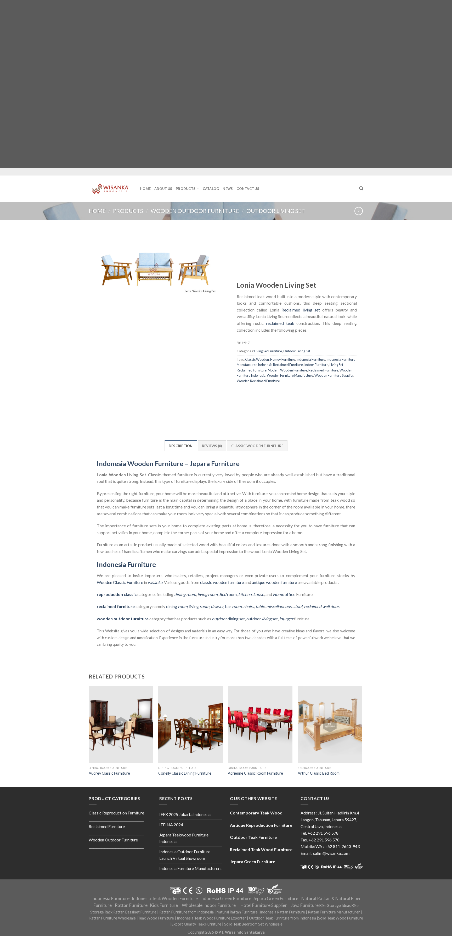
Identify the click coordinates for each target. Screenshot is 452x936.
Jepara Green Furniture (275, 898)
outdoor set (262, 618)
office (284, 594)
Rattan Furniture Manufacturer (334, 912)
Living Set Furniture (268, 351)
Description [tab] (181, 446)
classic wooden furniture (222, 582)
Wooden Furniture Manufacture (290, 375)
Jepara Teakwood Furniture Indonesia (183, 838)
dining (177, 606)
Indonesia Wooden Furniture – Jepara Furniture (168, 463)
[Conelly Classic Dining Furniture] (190, 725)
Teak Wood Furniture (156, 918)
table (260, 606)
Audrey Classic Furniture (109, 773)
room (228, 594)
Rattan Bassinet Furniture (134, 912)
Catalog (211, 189)
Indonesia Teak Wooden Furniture (165, 898)
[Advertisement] (157, 83)
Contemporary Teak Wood (256, 812)
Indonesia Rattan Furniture (282, 912)
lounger (286, 618)
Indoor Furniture (316, 365)
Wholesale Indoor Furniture (209, 905)
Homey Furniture (282, 359)
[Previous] (89, 736)
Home (145, 189)
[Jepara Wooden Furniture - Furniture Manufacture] (110, 189)
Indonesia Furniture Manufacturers (190, 868)
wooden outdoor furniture (123, 618)
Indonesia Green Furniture (225, 898)
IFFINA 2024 (171, 824)
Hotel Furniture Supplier (263, 905)
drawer (217, 606)
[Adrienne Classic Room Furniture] (260, 725)
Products (185, 189)
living (199, 606)
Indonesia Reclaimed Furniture (280, 365)
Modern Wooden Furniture (287, 370)
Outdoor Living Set (275, 210)
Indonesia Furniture (310, 359)
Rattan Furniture (131, 905)
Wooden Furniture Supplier (333, 375)
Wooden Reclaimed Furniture (258, 381)
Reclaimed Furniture (323, 370)
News (228, 189)
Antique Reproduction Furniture (261, 825)
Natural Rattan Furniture (237, 912)
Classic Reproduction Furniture (116, 812)
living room (207, 594)
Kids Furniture (164, 905)
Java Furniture (305, 905)
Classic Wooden (257, 359)
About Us (163, 189)
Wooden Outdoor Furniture (195, 210)
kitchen (245, 594)
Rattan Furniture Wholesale (112, 918)
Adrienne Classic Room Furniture (255, 773)
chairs (248, 606)
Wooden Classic (111, 582)
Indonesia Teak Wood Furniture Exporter (211, 918)
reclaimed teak (280, 323)
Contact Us (247, 189)
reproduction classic (117, 594)
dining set (228, 618)
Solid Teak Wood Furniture (340, 918)
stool (297, 606)
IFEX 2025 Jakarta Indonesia (185, 814)
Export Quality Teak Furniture (196, 924)
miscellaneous (279, 606)
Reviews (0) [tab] (212, 446)
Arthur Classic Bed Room (319, 773)
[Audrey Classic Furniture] (121, 725)
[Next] (362, 736)
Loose (258, 594)
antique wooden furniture (274, 582)
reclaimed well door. (322, 606)
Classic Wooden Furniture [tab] (257, 446)
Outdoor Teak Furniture (253, 837)
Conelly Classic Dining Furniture (184, 773)
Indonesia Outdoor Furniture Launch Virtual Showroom (184, 855)
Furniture (134, 582)
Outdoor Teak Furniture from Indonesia (282, 918)
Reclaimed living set (300, 309)
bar (233, 606)
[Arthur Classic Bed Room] (330, 725)
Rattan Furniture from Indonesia (186, 912)
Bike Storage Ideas (335, 905)
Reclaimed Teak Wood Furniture (261, 849)
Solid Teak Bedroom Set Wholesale (253, 924)
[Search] (361, 188)
